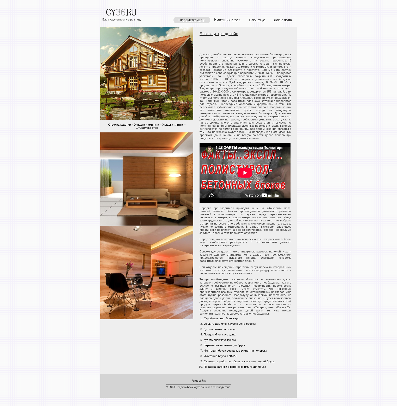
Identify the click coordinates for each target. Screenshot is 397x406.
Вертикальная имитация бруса (224, 345)
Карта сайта (198, 380)
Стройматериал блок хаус (221, 318)
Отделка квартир (119, 124)
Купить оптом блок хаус (220, 329)
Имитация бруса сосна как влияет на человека (235, 350)
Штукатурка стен (147, 127)
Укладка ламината (146, 124)
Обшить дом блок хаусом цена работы (230, 323)
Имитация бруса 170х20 (220, 356)
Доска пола (283, 19)
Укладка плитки (172, 124)
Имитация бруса (227, 19)
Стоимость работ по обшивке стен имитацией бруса (239, 361)
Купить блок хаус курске (220, 339)
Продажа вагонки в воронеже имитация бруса (235, 366)
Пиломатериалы (191, 19)
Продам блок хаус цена (220, 334)
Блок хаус (257, 19)
